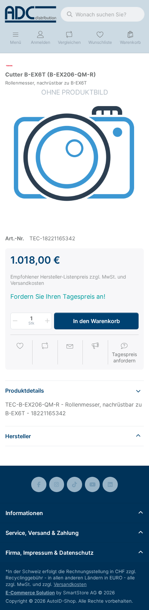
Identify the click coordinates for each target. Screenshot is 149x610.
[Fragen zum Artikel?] (70, 353)
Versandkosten (70, 584)
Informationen (24, 512)
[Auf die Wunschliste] (20, 353)
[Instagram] (56, 484)
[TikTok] (74, 484)
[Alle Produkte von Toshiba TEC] (9, 65)
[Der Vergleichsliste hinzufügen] (45, 353)
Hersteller (18, 436)
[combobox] (102, 14)
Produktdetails (24, 390)
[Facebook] (38, 484)
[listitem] (74, 157)
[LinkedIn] (110, 484)
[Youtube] (92, 484)
